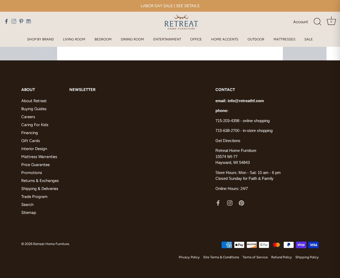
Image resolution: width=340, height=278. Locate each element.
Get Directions (227, 140)
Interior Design (34, 148)
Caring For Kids (34, 124)
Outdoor (256, 39)
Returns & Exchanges (40, 180)
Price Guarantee (35, 164)
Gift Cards (30, 140)
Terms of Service (255, 257)
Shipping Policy (307, 257)
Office (196, 39)
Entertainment (167, 39)
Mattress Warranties (39, 156)
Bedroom (103, 39)
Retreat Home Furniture (51, 244)
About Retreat (34, 100)
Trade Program (34, 196)
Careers (28, 116)
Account (300, 21)
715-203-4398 (227, 120)
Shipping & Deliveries (39, 188)
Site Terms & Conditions (221, 257)
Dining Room (132, 39)
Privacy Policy (189, 257)
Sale (308, 39)
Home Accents (224, 39)
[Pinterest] (241, 202)
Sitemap (28, 212)
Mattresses (284, 39)
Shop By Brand (40, 39)
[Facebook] (218, 202)
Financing (29, 132)
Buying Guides (33, 108)
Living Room (74, 39)
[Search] (317, 22)
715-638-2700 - (229, 130)
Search (27, 204)
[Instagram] (229, 202)
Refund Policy (281, 257)
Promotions (31, 172)
